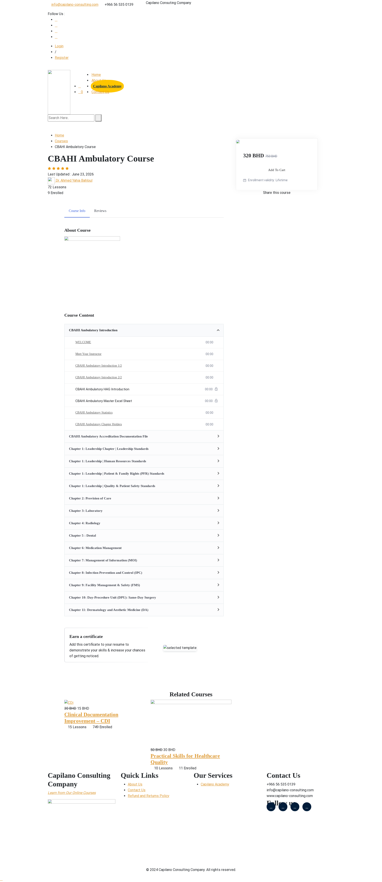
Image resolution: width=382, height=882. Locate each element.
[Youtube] (294, 806)
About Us (135, 784)
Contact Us (100, 92)
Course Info (77, 211)
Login (59, 46)
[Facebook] (56, 19)
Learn (52, 793)
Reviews (100, 211)
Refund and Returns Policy (148, 796)
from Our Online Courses (76, 793)
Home (96, 75)
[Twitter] (283, 806)
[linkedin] (56, 37)
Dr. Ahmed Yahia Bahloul (74, 180)
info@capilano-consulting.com (74, 4)
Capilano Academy (107, 86)
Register (62, 58)
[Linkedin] (306, 806)
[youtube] (56, 25)
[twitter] (56, 31)
